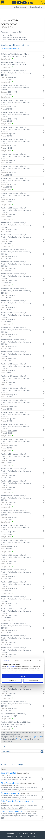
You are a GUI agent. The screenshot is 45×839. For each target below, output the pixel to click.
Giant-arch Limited (8, 773)
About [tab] (39, 660)
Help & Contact (20, 7)
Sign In (32, 7)
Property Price (21, 739)
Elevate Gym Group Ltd (10, 793)
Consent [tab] (6, 660)
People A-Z (34, 833)
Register (39, 7)
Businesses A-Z (12, 837)
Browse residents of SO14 (10, 48)
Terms (18, 833)
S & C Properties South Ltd (11, 811)
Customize (11, 680)
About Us (23, 837)
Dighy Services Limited (10, 783)
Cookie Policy (9, 833)
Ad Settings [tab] (27, 660)
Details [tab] (17, 660)
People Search (37, 737)
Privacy (25, 833)
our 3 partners (11, 666)
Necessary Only (33, 680)
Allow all (22, 676)
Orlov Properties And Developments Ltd (17, 801)
